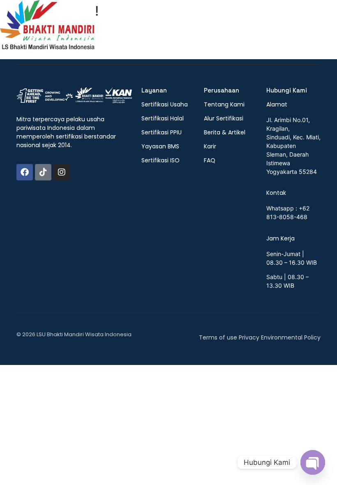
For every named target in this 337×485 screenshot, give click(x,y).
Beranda (126, 32)
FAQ (300, 32)
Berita (273, 32)
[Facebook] (24, 172)
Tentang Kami (173, 32)
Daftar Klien (135, 43)
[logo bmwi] (74, 95)
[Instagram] (61, 172)
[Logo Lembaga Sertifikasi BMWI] (47, 28)
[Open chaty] (312, 462)
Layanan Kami (230, 32)
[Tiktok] (43, 172)
